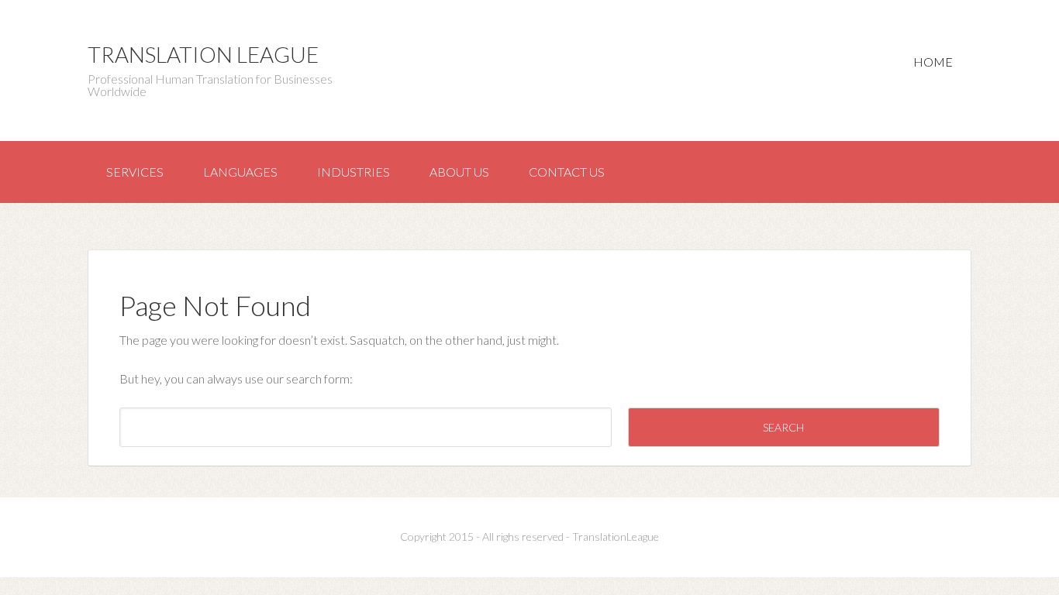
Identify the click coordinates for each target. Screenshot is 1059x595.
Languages (240, 171)
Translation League (203, 54)
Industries (353, 171)
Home (933, 61)
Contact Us (567, 171)
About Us (459, 171)
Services (135, 171)
